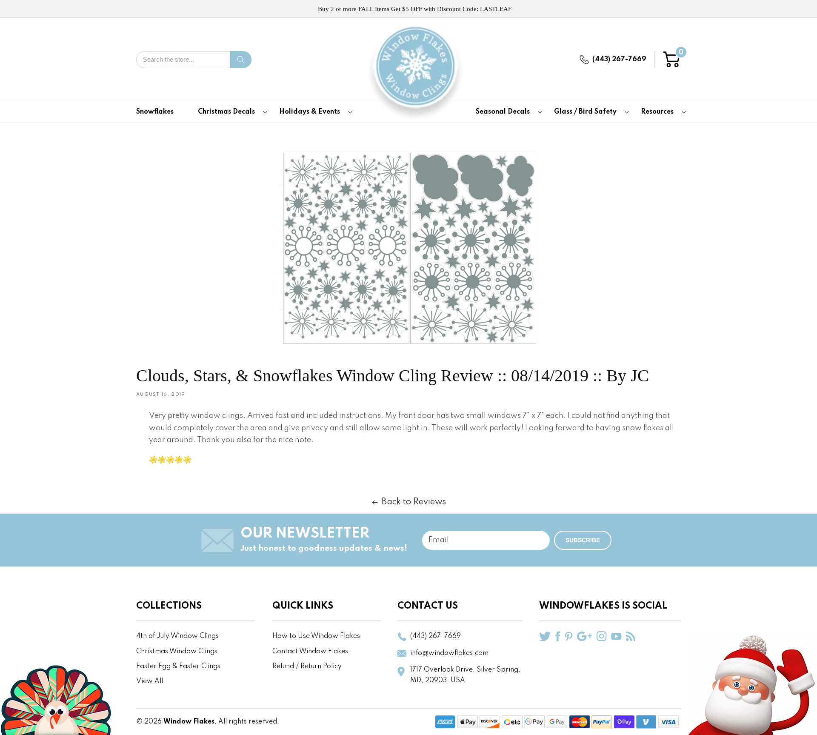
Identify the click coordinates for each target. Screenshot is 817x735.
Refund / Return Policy (307, 666)
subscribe (583, 540)
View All (149, 681)
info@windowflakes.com (449, 653)
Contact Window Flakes (310, 651)
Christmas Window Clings (176, 651)
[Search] (240, 59)
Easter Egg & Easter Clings (178, 666)
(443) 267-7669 (619, 59)
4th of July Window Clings (177, 636)
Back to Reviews (414, 502)
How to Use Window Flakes (316, 636)
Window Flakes (188, 721)
